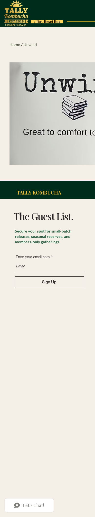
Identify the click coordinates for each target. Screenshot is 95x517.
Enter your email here (33, 257)
